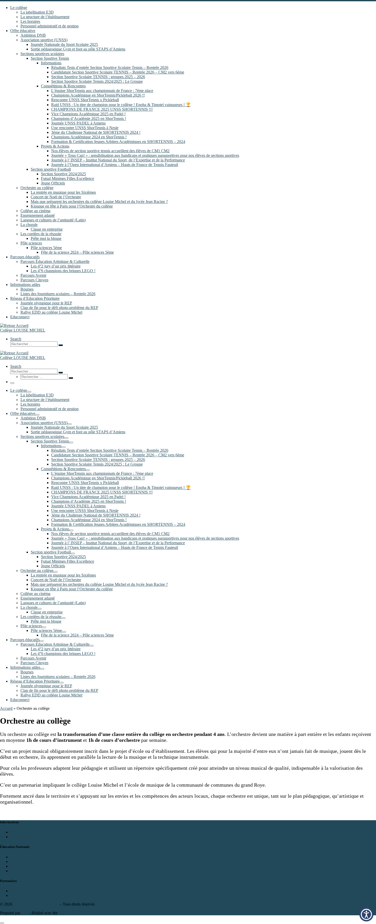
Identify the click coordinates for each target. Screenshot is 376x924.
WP (24, 913)
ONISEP (17, 891)
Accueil (6, 708)
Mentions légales (23, 832)
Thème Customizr (73, 913)
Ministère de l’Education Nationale (38, 871)
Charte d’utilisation (25, 837)
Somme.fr (18, 895)
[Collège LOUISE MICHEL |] (14, 325)
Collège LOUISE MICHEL (36, 904)
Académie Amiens (25, 857)
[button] (366, 914)
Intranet (16, 861)
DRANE (17, 866)
